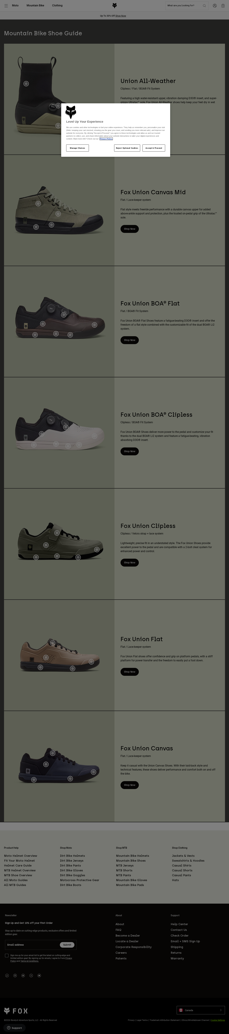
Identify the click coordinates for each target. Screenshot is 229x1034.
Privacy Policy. (106, 139)
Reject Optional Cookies (127, 148)
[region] (115, 130)
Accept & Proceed (154, 148)
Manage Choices (77, 148)
